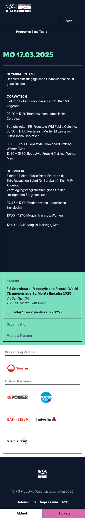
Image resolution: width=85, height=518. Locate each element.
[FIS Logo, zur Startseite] (18, 8)
